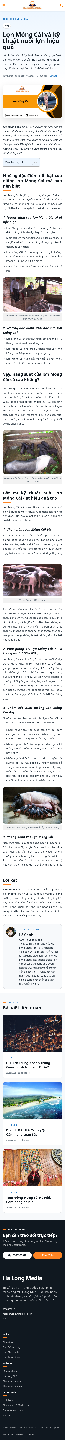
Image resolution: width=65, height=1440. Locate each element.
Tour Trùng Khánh (12, 1356)
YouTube (30, 1434)
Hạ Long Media (22, 1278)
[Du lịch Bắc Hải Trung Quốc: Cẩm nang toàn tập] (32, 1100)
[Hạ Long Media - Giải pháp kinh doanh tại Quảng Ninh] (32, 5)
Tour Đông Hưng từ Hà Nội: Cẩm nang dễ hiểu (28, 1199)
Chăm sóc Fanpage (12, 1385)
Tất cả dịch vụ (10, 1371)
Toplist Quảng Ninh (13, 1409)
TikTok (19, 1434)
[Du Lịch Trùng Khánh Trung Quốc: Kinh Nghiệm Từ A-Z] (32, 1033)
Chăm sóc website (12, 1381)
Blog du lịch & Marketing (16, 1404)
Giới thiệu (8, 1400)
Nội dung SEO (10, 1376)
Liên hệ (6, 1414)
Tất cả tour (8, 1342)
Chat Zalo (48, 1255)
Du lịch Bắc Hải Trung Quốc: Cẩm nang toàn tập (28, 1132)
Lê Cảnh (53, 75)
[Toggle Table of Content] (33, 162)
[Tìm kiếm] (61, 5)
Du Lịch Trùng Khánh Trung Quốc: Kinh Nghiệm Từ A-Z (28, 1065)
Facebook (8, 1434)
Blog (7, 25)
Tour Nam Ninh (11, 1351)
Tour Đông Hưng (11, 1347)
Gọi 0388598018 (17, 1255)
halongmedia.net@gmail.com (18, 1313)
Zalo (5, 1318)
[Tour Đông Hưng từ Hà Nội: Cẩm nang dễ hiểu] (32, 1167)
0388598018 (9, 1309)
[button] (4, 5)
